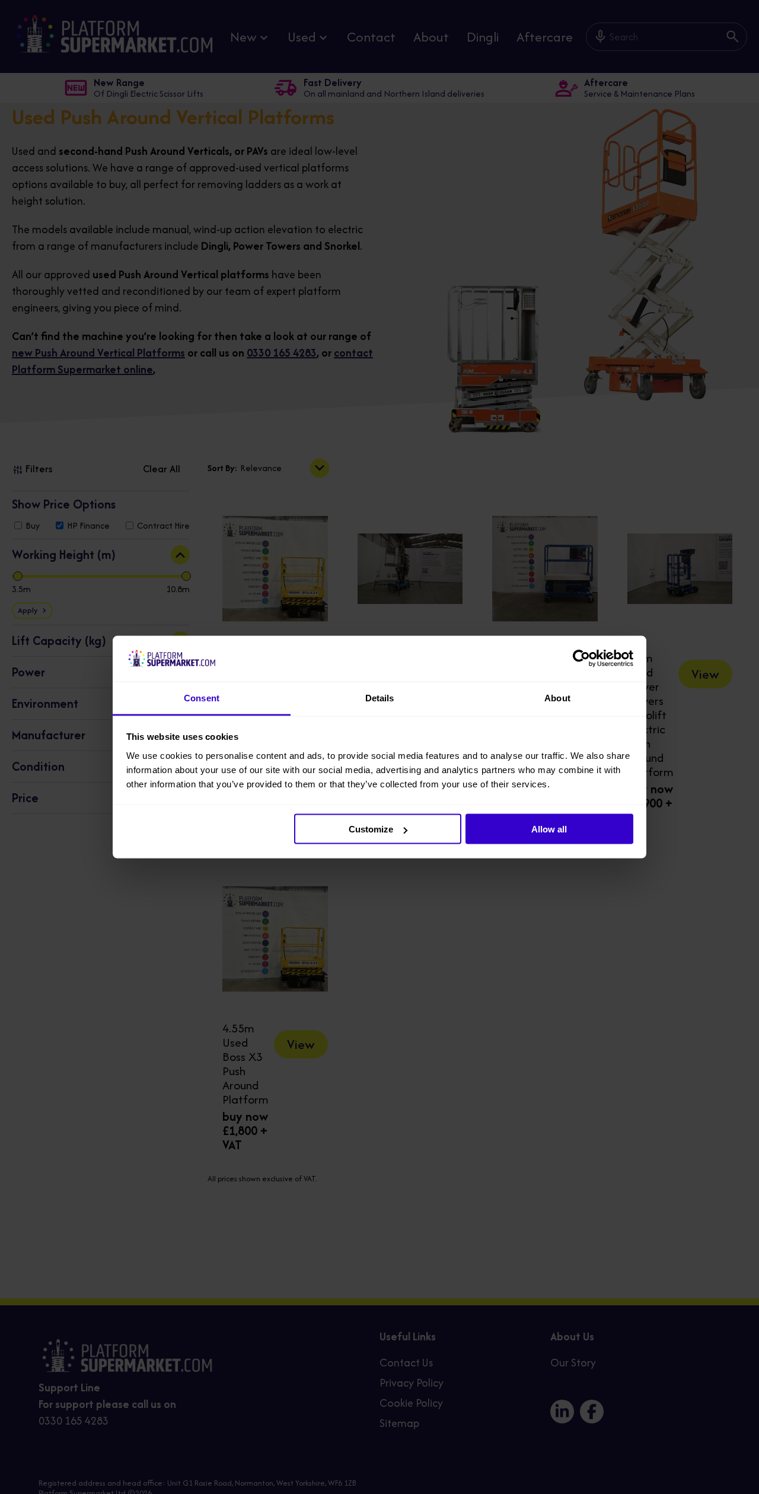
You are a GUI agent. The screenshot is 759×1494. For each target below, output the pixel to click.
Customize (371, 829)
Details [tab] (379, 697)
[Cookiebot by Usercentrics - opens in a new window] (581, 658)
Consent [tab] (201, 697)
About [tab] (557, 697)
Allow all (549, 829)
